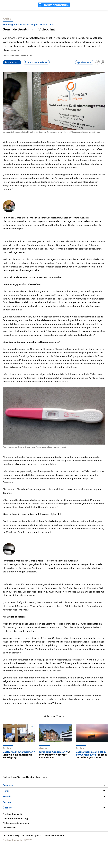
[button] (4, 5)
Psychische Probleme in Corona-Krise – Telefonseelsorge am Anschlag (40, 560)
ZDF (22, 835)
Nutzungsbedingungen (16, 823)
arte (39, 835)
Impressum (9, 827)
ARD (16, 835)
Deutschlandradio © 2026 (17, 840)
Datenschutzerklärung (15, 818)
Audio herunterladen (38, 62)
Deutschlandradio (13, 814)
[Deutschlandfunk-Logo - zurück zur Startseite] (54, 5)
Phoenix (31, 835)
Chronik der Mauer (53, 835)
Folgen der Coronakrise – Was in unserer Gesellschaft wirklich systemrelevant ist (46, 217)
